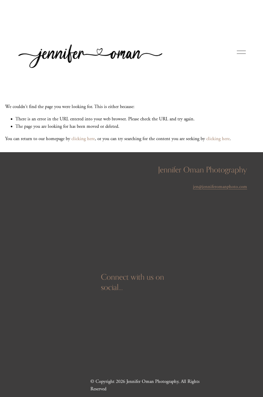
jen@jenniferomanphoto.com (220, 187)
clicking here (83, 139)
